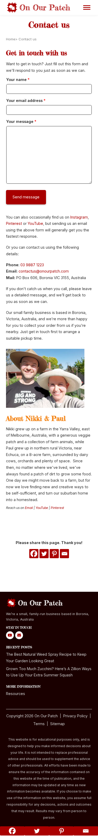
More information (23, 686)
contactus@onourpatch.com (44, 271)
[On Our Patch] (39, 7)
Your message (21, 121)
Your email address (25, 100)
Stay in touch (19, 627)
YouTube (35, 223)
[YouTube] (10, 635)
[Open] (86, 6)
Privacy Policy (75, 716)
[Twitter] (44, 553)
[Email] (64, 553)
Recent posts (19, 647)
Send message (26, 197)
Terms (39, 723)
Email (29, 508)
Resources (15, 693)
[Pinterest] (54, 553)
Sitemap (57, 723)
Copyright (15, 716)
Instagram (79, 217)
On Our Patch (46, 716)
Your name (18, 79)
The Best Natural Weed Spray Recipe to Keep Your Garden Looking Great (46, 657)
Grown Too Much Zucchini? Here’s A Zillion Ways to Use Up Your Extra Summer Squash (48, 671)
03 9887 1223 (32, 265)
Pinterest (14, 223)
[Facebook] (33, 553)
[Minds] (19, 635)
